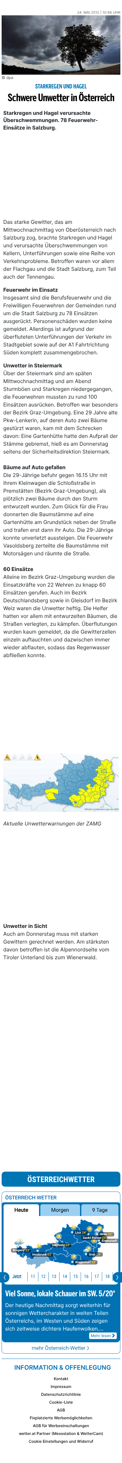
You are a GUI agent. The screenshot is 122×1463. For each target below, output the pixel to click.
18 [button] (107, 1276)
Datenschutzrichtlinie (61, 1394)
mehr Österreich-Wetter (58, 1348)
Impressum (61, 1386)
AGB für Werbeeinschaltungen (61, 1425)
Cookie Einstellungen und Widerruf (61, 1441)
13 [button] (54, 1276)
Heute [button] (21, 1210)
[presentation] (4, 1277)
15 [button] (75, 1276)
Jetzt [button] (16, 1276)
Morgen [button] (60, 1210)
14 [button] (64, 1276)
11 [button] (33, 1276)
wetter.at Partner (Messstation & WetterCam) (61, 1433)
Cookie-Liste (61, 1402)
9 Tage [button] (99, 1210)
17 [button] (96, 1276)
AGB (61, 1410)
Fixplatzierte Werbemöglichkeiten (61, 1417)
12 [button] (43, 1276)
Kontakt (61, 1378)
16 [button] (86, 1276)
